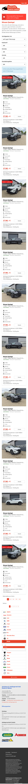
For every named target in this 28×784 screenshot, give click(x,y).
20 (10, 599)
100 (16, 599)
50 (13, 599)
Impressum (14, 752)
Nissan (8, 641)
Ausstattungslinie (7, 61)
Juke (5, 645)
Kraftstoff (4, 42)
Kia (7, 632)
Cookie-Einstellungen (11, 756)
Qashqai (5, 647)
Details (19, 116)
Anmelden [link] (14, 677)
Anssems (9, 615)
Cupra (8, 624)
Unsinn (8, 667)
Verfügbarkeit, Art (7, 36)
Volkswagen (10, 670)
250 (20, 599)
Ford (8, 626)
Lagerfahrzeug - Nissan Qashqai (14, 100)
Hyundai (9, 629)
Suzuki (8, 661)
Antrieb (4, 55)
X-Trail (5, 649)
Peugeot (9, 652)
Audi (8, 618)
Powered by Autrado (18, 783)
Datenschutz (9, 754)
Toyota (8, 664)
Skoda (8, 658)
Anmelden (8, 752)
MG (7, 638)
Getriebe (4, 49)
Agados (8, 611)
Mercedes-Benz (11, 635)
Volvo (8, 673)
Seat (8, 655)
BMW (8, 621)
